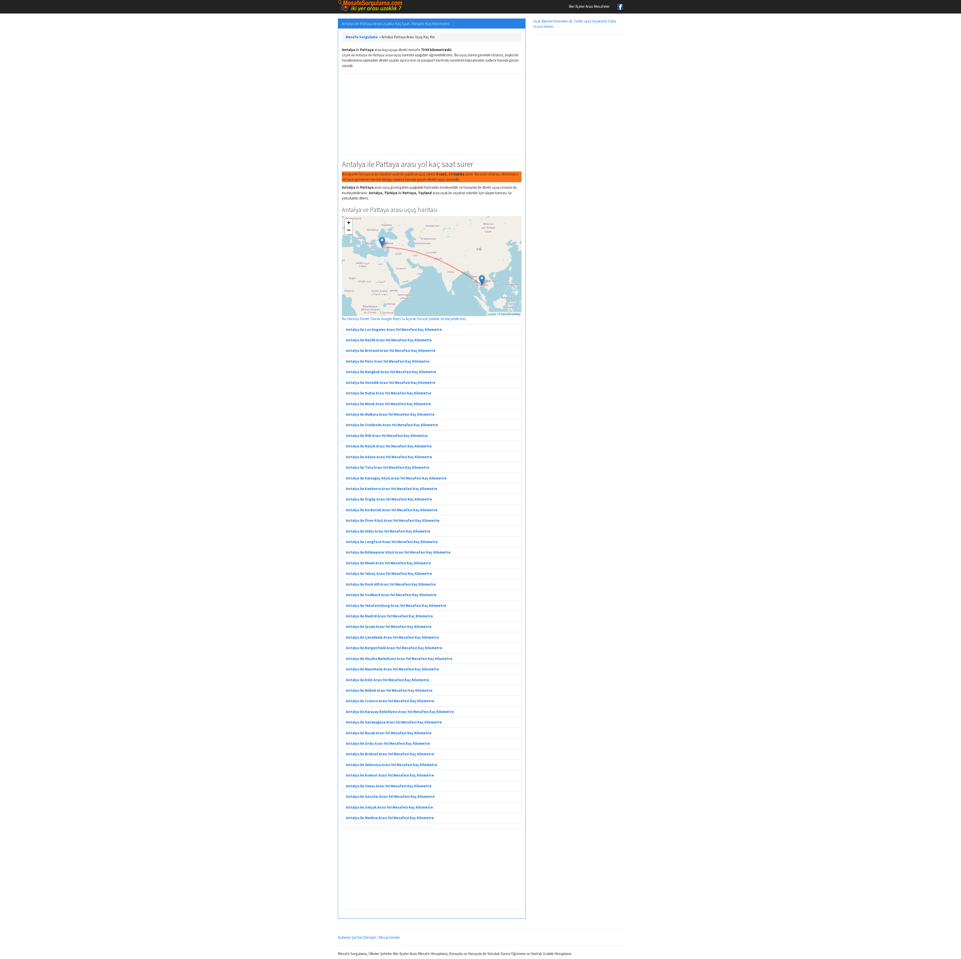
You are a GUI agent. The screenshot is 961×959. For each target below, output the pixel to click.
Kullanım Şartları (350, 937)
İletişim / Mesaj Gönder (382, 937)
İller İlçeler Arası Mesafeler (589, 6)
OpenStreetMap (510, 314)
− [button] (348, 230)
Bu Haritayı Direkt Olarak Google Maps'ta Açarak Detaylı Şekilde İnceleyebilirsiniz (404, 318)
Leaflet (492, 314)
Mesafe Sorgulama (362, 37)
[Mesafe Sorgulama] (370, 6)
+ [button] (348, 222)
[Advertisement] (432, 114)
